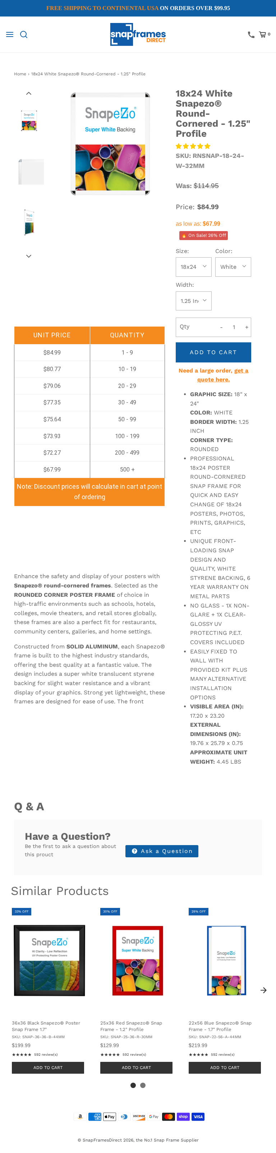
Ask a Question (166, 851)
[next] (263, 990)
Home (20, 73)
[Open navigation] (9, 34)
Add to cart (213, 352)
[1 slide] (133, 1085)
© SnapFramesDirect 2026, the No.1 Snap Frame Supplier (138, 1140)
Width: (185, 284)
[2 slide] (143, 1085)
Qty (184, 326)
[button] (28, 93)
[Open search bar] (26, 34)
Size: (182, 251)
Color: (224, 251)
